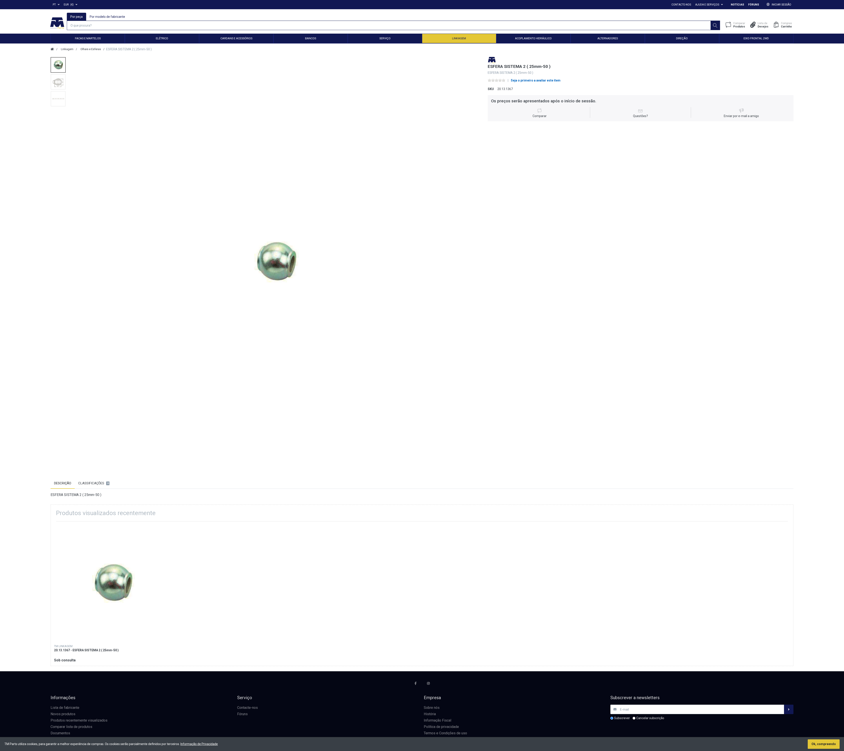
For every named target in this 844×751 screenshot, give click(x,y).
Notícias (737, 4)
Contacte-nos (681, 4)
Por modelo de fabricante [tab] (107, 16)
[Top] (52, 49)
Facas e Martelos (88, 38)
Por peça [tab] (76, 16)
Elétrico (162, 38)
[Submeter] (788, 709)
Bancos (310, 38)
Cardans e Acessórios (236, 38)
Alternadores (607, 38)
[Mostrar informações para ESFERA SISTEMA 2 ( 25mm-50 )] (112, 583)
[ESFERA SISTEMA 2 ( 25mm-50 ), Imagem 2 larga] (58, 81)
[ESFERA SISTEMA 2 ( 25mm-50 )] (275, 261)
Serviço (385, 38)
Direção (682, 38)
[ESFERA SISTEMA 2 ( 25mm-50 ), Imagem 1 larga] (58, 64)
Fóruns (753, 4)
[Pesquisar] (715, 25)
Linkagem (459, 38)
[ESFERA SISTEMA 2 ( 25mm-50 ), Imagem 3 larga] (58, 98)
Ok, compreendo (823, 744)
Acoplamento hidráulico (533, 38)
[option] (275, 261)
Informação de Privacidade (199, 744)
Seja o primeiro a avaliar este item (535, 80)
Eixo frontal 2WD (756, 38)
